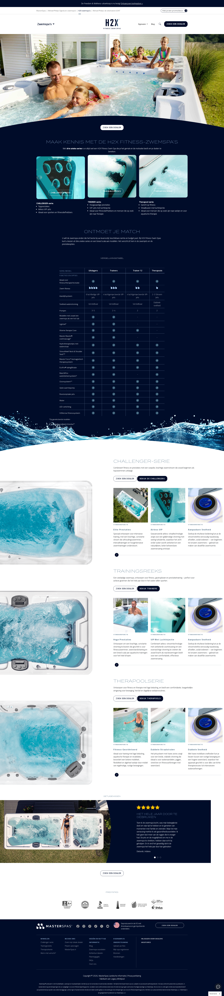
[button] (160, 24)
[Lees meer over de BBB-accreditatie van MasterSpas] (67, 904)
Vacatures (146, 942)
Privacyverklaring (134, 975)
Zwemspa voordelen (97, 949)
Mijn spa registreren (121, 949)
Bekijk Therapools (150, 698)
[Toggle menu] (54, 24)
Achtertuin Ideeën (96, 953)
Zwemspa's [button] (44, 24)
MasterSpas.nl (70, 949)
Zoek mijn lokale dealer (74, 942)
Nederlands (213, 993)
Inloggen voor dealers (152, 938)
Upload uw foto (119, 945)
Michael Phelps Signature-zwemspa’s (62, 10)
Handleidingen (118, 956)
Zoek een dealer (176, 23)
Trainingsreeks (46, 945)
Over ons (92, 963)
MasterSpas (41, 10)
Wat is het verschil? (48, 953)
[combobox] (215, 993)
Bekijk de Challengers (152, 478)
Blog (153, 24)
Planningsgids (94, 956)
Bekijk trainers (148, 588)
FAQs (91, 960)
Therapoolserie (46, 949)
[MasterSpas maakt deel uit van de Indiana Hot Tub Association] (157, 904)
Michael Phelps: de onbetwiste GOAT (106, 10)
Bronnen (116, 953)
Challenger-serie (47, 942)
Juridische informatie (118, 975)
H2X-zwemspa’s (84, 10)
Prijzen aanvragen (72, 945)
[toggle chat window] (218, 986)
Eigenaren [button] (142, 24)
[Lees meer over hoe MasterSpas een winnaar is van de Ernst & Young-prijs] (139, 904)
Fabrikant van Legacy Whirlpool (112, 978)
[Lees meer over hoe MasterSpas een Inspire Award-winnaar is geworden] (121, 904)
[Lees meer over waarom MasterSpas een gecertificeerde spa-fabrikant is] (85, 904)
